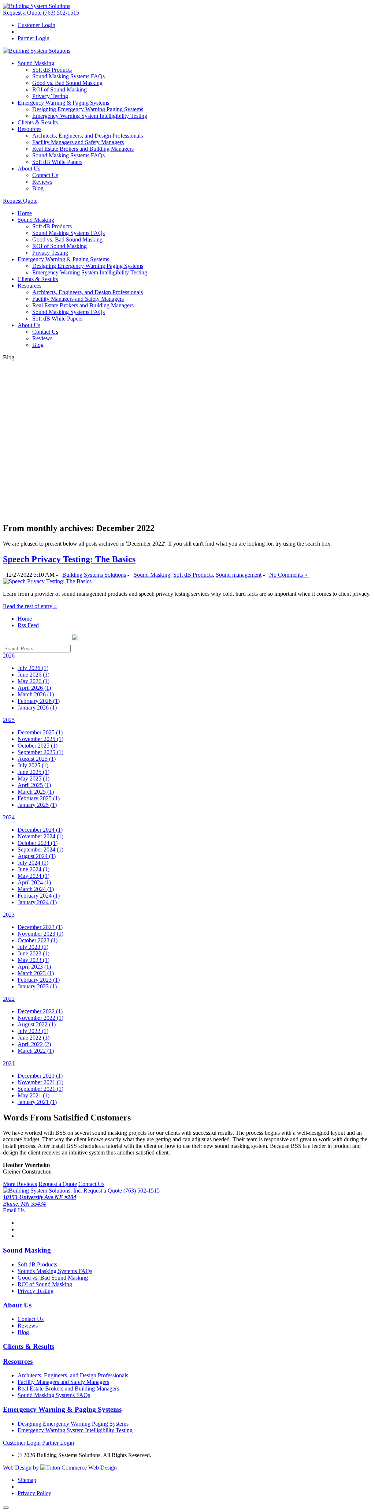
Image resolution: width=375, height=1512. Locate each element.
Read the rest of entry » (30, 606)
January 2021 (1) (37, 1102)
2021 (9, 1063)
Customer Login (36, 25)
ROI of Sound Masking (59, 89)
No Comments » (289, 575)
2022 (9, 999)
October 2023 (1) (37, 940)
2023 (9, 915)
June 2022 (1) (33, 1037)
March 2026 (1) (36, 694)
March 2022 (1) (36, 1051)
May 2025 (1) (33, 778)
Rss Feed (28, 625)
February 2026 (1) (39, 701)
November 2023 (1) (40, 934)
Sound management (238, 575)
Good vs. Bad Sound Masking (67, 83)
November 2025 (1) (40, 739)
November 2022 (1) (40, 1018)
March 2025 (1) (36, 792)
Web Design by (21, 1467)
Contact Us (45, 175)
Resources (29, 129)
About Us (29, 168)
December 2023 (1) (40, 927)
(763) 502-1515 (61, 13)
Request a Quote (23, 13)
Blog (38, 188)
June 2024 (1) (33, 869)
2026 (9, 655)
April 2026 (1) (34, 688)
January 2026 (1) (37, 707)
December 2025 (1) (40, 732)
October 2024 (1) (37, 843)
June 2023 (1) (33, 953)
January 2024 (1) (37, 902)
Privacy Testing (50, 96)
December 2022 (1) (40, 1011)
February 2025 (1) (39, 798)
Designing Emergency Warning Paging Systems (87, 109)
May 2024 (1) (33, 876)
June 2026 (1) (33, 674)
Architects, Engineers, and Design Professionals (87, 135)
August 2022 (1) (37, 1024)
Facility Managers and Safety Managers (78, 142)
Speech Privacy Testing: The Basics (69, 559)
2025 (9, 720)
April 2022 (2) (34, 1044)
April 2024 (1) (34, 882)
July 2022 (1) (33, 1031)
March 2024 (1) (36, 889)
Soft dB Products (52, 70)
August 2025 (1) (37, 759)
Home (25, 213)
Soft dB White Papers (57, 162)
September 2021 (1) (40, 1089)
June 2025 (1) (33, 772)
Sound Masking (36, 63)
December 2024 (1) (40, 830)
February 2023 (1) (39, 980)
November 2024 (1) (40, 836)
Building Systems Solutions (94, 575)
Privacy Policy (34, 1493)
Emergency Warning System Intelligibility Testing (89, 116)
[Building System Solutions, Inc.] (43, 1190)
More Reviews (20, 1184)
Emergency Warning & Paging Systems (63, 103)
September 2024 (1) (40, 849)
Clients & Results (38, 122)
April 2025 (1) (34, 785)
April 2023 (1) (34, 966)
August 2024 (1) (37, 856)
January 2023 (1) (37, 986)
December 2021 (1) (40, 1076)
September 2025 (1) (40, 752)
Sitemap (27, 1480)
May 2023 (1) (33, 960)
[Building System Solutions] (36, 6)
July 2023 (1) (33, 947)
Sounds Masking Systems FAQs (55, 1271)
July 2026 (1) (33, 668)
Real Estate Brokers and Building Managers (83, 149)
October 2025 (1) (37, 745)
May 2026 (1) (33, 681)
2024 (9, 817)
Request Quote (20, 201)
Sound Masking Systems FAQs (68, 76)
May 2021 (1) (33, 1095)
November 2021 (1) (40, 1082)
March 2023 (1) (36, 973)
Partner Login (33, 38)
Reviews (42, 182)
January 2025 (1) (37, 805)
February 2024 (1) (39, 895)
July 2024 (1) (33, 863)
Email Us (14, 1210)
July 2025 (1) (33, 765)
